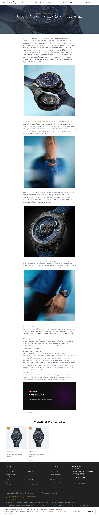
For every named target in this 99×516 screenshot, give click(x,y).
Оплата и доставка (55, 471)
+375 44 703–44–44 (78, 477)
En (23, 2)
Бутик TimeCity (54, 466)
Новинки (30, 471)
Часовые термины (55, 477)
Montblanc (9, 484)
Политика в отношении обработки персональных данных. (21, 496)
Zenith (8, 479)
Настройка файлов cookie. (13, 499)
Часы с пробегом (33, 484)
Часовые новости (42, 13)
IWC (29, 474)
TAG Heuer (9, 477)
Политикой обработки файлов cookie (47, 511)
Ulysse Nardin (32, 477)
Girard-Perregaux (11, 474)
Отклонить (77, 511)
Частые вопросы (55, 482)
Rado (29, 482)
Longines (30, 479)
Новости (52, 469)
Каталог (8, 466)
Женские (30, 469)
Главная (33, 13)
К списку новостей (28, 412)
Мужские (8, 469)
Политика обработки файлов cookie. (15, 497)
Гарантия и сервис (55, 474)
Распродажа (10, 471)
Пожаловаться (80, 483)
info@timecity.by (77, 479)
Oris (7, 482)
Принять (90, 511)
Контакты (53, 479)
